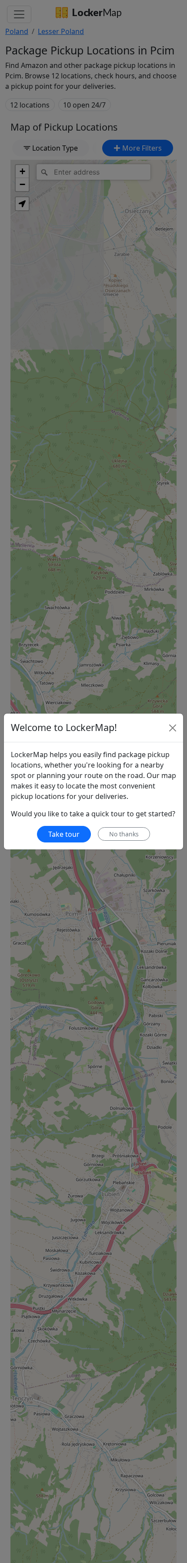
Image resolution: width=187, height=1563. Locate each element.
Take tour (64, 834)
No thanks (124, 834)
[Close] (173, 728)
